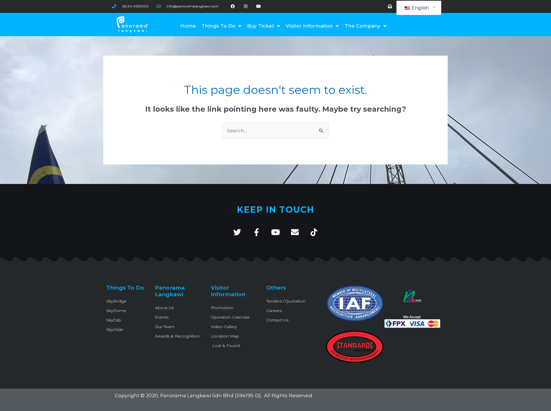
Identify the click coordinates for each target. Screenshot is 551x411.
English (420, 8)
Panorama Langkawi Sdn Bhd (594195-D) (210, 395)
